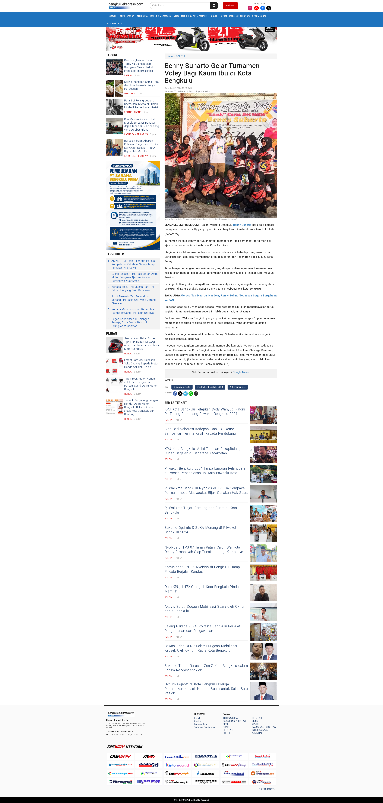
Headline (154, 16)
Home (170, 56)
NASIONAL (111, 23)
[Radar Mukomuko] (120, 782)
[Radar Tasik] (177, 756)
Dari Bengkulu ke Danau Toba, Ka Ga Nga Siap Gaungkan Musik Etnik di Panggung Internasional (138, 65)
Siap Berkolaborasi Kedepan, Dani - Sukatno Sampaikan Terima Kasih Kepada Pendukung (200, 431)
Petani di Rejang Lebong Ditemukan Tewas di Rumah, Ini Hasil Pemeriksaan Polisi (141, 104)
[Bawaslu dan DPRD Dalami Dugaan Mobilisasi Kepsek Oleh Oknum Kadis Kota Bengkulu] (263, 651)
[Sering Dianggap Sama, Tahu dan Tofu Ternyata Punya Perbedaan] (114, 88)
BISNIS (214, 16)
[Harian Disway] (149, 756)
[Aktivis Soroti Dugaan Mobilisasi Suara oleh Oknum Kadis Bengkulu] (263, 612)
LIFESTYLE (201, 16)
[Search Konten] (214, 5)
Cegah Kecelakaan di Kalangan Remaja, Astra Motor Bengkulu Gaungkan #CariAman (128, 322)
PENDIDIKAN (142, 16)
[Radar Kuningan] (120, 773)
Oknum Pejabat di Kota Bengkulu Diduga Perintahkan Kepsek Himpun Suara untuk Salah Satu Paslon (206, 689)
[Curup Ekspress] (262, 773)
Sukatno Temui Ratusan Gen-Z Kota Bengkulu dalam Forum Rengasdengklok (206, 668)
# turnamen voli (238, 387)
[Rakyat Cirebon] (262, 756)
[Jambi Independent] (120, 765)
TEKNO (184, 16)
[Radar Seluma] (205, 782)
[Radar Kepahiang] (234, 773)
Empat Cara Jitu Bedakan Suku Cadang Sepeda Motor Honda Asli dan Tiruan (141, 363)
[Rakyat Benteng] (234, 782)
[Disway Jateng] (234, 765)
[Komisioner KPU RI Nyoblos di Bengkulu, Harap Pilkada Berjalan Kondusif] (263, 572)
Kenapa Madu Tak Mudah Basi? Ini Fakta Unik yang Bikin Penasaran (131, 288)
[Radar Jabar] (205, 773)
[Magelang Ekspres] (262, 765)
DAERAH (112, 16)
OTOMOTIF (131, 16)
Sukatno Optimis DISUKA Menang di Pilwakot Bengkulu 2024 (200, 530)
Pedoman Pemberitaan (205, 727)
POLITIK (191, 16)
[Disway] (120, 756)
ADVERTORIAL (166, 16)
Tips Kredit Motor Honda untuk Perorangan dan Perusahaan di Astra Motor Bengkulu (140, 384)
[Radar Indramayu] (234, 756)
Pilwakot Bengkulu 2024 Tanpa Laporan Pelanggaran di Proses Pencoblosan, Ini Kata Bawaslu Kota (206, 471)
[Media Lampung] (205, 756)
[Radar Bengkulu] (149, 782)
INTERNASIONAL (258, 16)
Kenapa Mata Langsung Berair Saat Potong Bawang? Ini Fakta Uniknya (131, 311)
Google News (241, 372)
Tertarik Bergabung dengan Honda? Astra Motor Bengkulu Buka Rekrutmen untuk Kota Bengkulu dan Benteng (141, 407)
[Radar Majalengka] (149, 773)
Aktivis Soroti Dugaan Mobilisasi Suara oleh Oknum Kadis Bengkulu (205, 609)
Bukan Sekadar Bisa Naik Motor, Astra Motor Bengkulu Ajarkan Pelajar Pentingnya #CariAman (133, 277)
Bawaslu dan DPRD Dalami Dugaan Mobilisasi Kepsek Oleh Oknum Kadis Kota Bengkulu (201, 648)
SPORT (224, 16)
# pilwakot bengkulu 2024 (210, 387)
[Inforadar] (177, 765)
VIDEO (176, 16)
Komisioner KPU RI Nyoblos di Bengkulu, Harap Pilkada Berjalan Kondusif (202, 569)
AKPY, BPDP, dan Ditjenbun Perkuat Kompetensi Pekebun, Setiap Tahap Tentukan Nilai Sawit (131, 264)
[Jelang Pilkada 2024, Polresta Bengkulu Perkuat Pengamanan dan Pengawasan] (263, 632)
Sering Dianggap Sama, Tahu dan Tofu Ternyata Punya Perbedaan (141, 85)
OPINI (122, 16)
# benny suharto (182, 387)
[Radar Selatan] (262, 782)
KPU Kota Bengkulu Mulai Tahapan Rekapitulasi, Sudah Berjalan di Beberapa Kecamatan (202, 451)
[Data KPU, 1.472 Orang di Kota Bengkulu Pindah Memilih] (263, 592)
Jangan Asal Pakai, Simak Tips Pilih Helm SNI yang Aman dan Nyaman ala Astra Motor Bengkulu (141, 344)
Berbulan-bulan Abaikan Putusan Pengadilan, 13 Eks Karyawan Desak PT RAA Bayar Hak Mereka (141, 146)
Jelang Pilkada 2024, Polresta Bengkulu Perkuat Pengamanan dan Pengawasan (202, 628)
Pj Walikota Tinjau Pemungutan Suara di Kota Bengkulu (201, 510)
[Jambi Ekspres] (149, 765)
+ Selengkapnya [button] (267, 788)
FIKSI (120, 23)
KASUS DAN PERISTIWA (239, 16)
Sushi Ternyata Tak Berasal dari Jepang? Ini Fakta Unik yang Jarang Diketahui (132, 300)
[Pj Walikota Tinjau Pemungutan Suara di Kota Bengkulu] (263, 513)
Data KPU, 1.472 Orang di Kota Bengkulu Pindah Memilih (203, 589)
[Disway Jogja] (177, 773)
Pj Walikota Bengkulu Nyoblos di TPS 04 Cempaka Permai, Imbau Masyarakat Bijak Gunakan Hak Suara (206, 490)
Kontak (197, 718)
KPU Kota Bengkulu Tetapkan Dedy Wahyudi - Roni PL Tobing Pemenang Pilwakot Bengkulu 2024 (205, 411)
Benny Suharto (242, 225)
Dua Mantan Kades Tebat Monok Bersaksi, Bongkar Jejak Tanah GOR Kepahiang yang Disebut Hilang (141, 124)
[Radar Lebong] (177, 782)
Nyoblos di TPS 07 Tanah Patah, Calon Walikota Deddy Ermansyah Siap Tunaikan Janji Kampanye (204, 550)
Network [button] (230, 6)
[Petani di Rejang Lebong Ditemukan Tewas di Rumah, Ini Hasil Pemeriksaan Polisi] (114, 107)
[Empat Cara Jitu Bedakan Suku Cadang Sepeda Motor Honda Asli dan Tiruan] (114, 366)
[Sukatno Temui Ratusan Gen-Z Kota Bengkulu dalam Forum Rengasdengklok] (263, 671)
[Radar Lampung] (205, 765)
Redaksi (197, 721)
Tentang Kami (200, 724)
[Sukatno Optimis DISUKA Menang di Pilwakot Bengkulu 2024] (263, 533)
